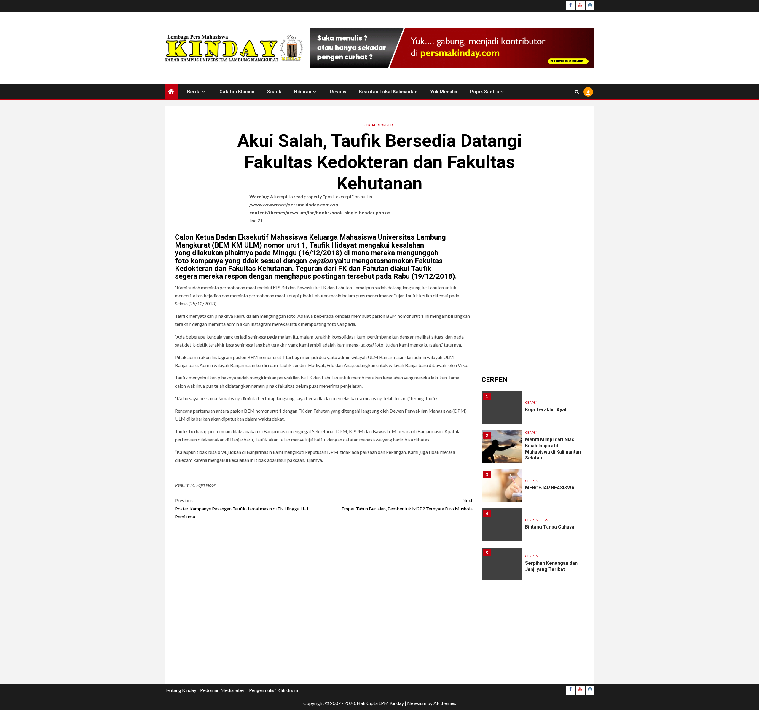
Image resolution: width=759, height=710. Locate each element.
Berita (194, 92)
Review (338, 92)
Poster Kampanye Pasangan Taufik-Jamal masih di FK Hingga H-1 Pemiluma (242, 508)
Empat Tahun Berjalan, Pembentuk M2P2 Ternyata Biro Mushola (407, 504)
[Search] (577, 92)
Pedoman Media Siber (222, 690)
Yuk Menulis (443, 92)
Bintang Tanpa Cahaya (549, 527)
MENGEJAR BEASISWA (550, 488)
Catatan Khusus (236, 92)
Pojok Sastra (484, 92)
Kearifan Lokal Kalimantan (388, 92)
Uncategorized (378, 125)
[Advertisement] (324, 603)
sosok (274, 92)
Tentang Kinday (180, 690)
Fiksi (545, 520)
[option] (532, 410)
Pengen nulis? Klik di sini (273, 690)
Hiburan (302, 92)
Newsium (416, 703)
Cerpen (531, 402)
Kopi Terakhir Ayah (546, 409)
